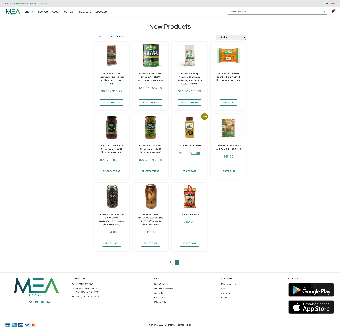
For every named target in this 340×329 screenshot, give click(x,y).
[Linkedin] (42, 302)
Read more (228, 102)
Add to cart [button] (189, 171)
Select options (111, 102)
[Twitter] (30, 302)
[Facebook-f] (25, 302)
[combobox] (275, 12)
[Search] (324, 12)
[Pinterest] (48, 302)
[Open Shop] (33, 12)
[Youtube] (36, 302)
